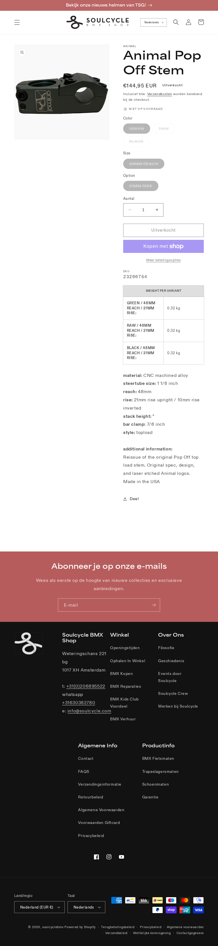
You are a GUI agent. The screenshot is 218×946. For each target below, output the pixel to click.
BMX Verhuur (123, 718)
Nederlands (151, 22)
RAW (167, 130)
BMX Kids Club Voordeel (124, 703)
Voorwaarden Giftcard (99, 822)
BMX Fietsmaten (158, 758)
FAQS (83, 771)
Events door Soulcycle (170, 677)
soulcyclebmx (52, 927)
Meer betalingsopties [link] (163, 260)
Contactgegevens (190, 933)
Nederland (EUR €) (36, 907)
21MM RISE (143, 187)
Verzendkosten (159, 94)
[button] (17, 22)
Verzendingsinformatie (99, 784)
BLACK (139, 142)
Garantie (150, 797)
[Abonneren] (153, 605)
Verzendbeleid (116, 933)
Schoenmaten (155, 784)
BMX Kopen (121, 673)
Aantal (128, 198)
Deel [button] (134, 498)
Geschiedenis (171, 660)
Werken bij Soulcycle (178, 706)
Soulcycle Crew (173, 693)
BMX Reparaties (125, 686)
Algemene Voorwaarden (101, 809)
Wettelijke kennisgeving (152, 933)
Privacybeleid (91, 835)
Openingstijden (125, 647)
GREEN (139, 130)
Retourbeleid (90, 797)
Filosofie (166, 647)
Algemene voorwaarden (185, 927)
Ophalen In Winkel (127, 660)
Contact (85, 758)
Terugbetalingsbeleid (117, 927)
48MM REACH (146, 165)
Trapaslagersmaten (160, 771)
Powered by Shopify (80, 927)
